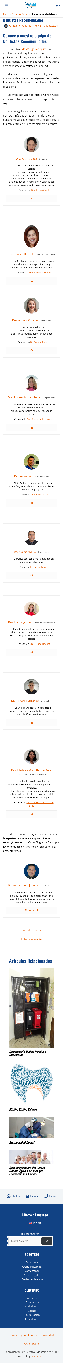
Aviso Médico (31, 1344)
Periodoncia (32, 1319)
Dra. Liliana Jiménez (40, 643)
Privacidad (48, 1335)
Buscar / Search (30, 1234)
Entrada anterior (31, 930)
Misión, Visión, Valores (23, 1109)
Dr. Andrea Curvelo (40, 342)
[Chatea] (58, 6)
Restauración (32, 1315)
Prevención (32, 1298)
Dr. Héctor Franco (39, 567)
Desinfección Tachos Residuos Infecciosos (27, 1053)
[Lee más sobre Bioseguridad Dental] (31, 1127)
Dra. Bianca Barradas (40, 272)
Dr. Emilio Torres (39, 494)
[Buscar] (46, 1241)
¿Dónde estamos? (32, 1266)
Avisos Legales (32, 1275)
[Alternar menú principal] (7, 5)
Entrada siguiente (31, 939)
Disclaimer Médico (32, 1279)
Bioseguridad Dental (21, 1142)
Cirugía (32, 1310)
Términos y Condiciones (23, 1335)
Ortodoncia (32, 1302)
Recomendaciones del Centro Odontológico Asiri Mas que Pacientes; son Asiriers (27, 1170)
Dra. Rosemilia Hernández (40, 419)
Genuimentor (38, 1356)
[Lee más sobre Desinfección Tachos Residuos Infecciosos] (31, 1007)
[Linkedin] (31, 281)
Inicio (6, 14)
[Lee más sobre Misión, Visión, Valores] (31, 1083)
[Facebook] (37, 910)
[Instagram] (31, 350)
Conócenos (32, 1262)
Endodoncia (32, 1306)
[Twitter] (31, 198)
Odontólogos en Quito (33, 49)
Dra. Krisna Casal (40, 190)
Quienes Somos (21, 14)
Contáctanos (32, 1271)
